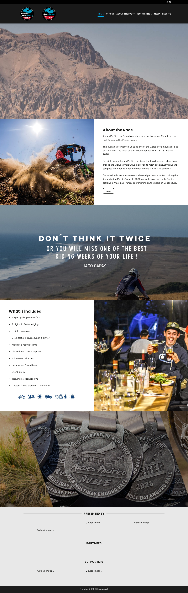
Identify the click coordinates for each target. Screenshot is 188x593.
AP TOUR (110, 14)
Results (166, 14)
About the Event (125, 14)
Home (101, 14)
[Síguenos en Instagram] (167, 2)
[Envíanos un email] (170, 2)
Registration (144, 14)
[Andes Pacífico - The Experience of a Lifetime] (43, 13)
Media (157, 14)
